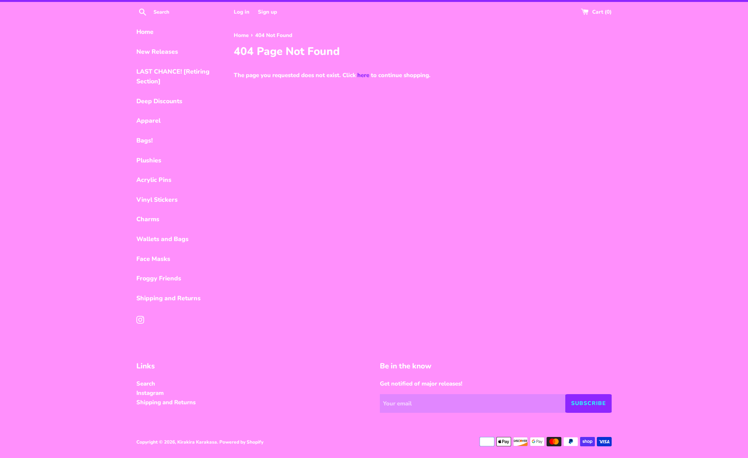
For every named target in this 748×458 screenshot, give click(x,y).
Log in (241, 12)
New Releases (157, 52)
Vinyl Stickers (157, 200)
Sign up (267, 12)
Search (145, 384)
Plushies (148, 160)
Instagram (150, 393)
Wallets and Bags (162, 239)
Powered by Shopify (241, 442)
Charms (147, 219)
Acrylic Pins (153, 180)
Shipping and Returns (168, 298)
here (363, 75)
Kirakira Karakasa (197, 442)
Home (144, 32)
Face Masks (153, 259)
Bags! (144, 140)
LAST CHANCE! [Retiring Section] (173, 76)
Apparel (148, 120)
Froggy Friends (158, 278)
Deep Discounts (159, 101)
